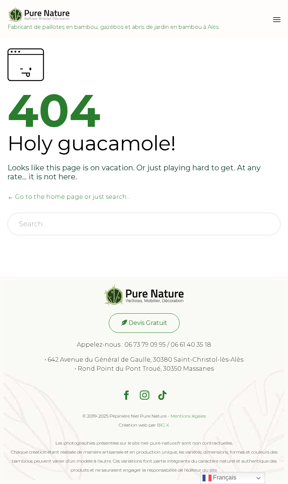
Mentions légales (188, 416)
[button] (144, 323)
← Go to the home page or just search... (69, 196)
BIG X (163, 425)
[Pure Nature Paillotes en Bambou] (113, 14)
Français (224, 477)
